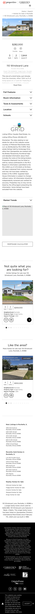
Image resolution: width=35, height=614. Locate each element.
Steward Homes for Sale (14, 492)
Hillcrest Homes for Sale (14, 485)
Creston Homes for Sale (13, 490)
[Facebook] (10, 590)
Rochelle (29, 71)
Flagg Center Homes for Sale (15, 487)
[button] (17, 220)
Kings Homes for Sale (13, 494)
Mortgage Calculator (17, 244)
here (20, 612)
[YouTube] (25, 590)
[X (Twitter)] (15, 590)
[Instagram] (20, 590)
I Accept (27, 603)
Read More (17, 85)
